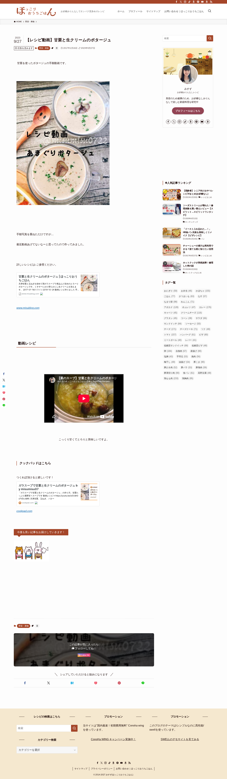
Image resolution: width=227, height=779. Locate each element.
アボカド (171, 307)
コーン (186, 318)
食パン (188, 373)
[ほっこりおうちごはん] (36, 11)
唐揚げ (195, 351)
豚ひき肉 (170, 367)
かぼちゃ (203, 291)
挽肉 (195, 356)
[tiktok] (189, 2)
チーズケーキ (188, 329)
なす (202, 296)
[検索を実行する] (210, 38)
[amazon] (207, 2)
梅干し (169, 362)
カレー (205, 307)
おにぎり (170, 291)
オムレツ (188, 307)
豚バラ (186, 367)
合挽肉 (181, 351)
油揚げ (184, 362)
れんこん (187, 302)
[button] (25, 683)
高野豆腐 (204, 373)
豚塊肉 (201, 367)
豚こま (199, 362)
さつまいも (186, 296)
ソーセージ (193, 323)
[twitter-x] (181, 2)
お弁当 (186, 291)
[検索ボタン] (209, 11)
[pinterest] (198, 2)
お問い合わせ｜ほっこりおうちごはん (134, 768)
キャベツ (170, 312)
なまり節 (170, 302)
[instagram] (185, 2)
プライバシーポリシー (102, 768)
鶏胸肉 (187, 378)
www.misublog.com (27, 307)
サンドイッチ (172, 323)
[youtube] (202, 2)
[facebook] (176, 2)
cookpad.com (24, 511)
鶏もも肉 (171, 378)
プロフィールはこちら (187, 110)
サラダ (201, 318)
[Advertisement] (84, 590)
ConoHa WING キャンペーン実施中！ (113, 739)
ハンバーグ (187, 334)
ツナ (205, 329)
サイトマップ (80, 768)
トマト (170, 334)
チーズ (170, 329)
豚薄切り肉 (171, 373)
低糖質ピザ (199, 345)
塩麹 (168, 356)
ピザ (203, 334)
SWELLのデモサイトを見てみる (180, 739)
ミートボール (172, 340)
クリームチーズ (191, 312)
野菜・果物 (44, 48)
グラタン (170, 318)
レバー (190, 340)
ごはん (169, 296)
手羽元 (182, 356)
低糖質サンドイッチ (176, 345)
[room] (194, 2)
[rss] (211, 2)
